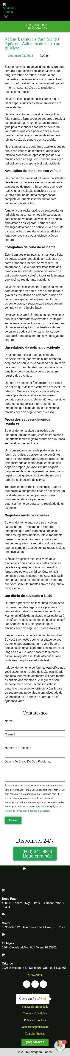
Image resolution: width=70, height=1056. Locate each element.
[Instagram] (35, 984)
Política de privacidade (35, 1006)
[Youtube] (43, 984)
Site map (35, 993)
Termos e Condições (35, 1013)
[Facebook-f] (26, 984)
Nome (9, 721)
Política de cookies (35, 1020)
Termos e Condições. (40, 811)
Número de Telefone (18, 747)
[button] (63, 10)
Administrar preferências (35, 1027)
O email (10, 734)
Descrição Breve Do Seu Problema (28, 761)
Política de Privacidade (16, 811)
